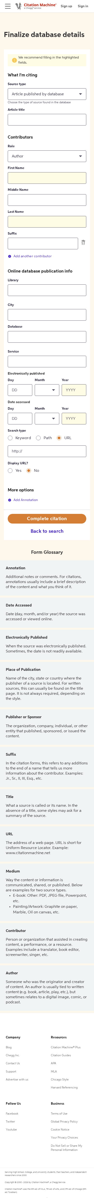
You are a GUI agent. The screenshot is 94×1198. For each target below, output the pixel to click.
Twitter (10, 1121)
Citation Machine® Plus (66, 1047)
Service (13, 351)
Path (48, 438)
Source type (17, 84)
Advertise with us (17, 1079)
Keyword (23, 438)
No (36, 471)
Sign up (66, 6)
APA (53, 1063)
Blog (9, 1047)
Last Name (16, 212)
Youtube (11, 1129)
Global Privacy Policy (64, 1121)
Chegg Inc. (13, 1055)
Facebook (12, 1113)
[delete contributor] (83, 242)
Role (11, 146)
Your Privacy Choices (64, 1137)
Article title (16, 109)
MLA (54, 1071)
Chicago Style (60, 1079)
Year (65, 380)
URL (68, 438)
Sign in (83, 6)
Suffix (12, 233)
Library (13, 280)
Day (11, 380)
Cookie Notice (60, 1129)
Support (11, 1071)
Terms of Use (59, 1113)
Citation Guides (61, 1055)
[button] (47, 94)
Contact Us (13, 1063)
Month (40, 380)
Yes (18, 471)
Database (15, 326)
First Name (16, 168)
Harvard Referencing (64, 1087)
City (11, 305)
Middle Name (18, 190)
